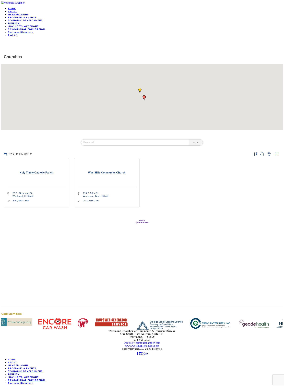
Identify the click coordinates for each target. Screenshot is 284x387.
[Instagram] (140, 353)
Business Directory (20, 32)
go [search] (197, 142)
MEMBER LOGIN (18, 14)
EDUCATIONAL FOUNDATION (26, 29)
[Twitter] (143, 353)
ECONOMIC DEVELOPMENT (25, 20)
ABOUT (12, 11)
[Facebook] (137, 353)
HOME (12, 8)
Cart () (12, 35)
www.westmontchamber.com (142, 345)
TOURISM (14, 23)
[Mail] (146, 353)
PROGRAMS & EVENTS (22, 17)
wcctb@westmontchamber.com (142, 342)
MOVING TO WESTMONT (23, 26)
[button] (140, 91)
